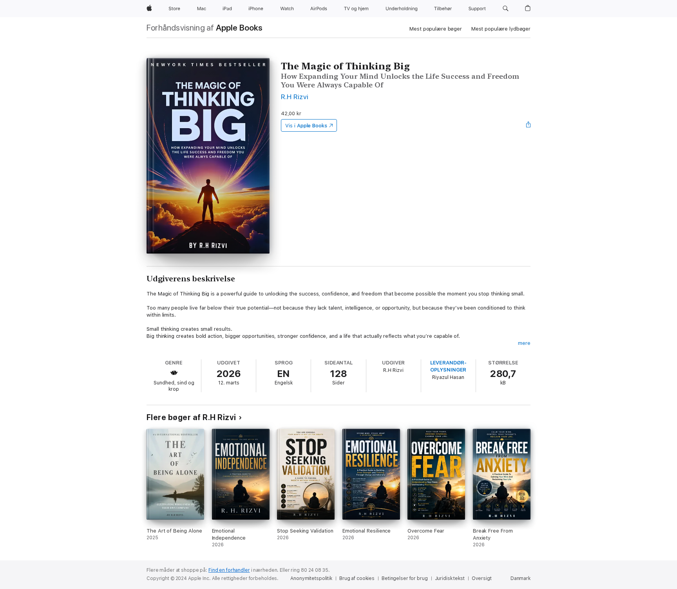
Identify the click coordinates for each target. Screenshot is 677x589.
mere (524, 343)
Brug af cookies (357, 578)
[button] (506, 8)
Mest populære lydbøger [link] (500, 29)
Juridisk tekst (450, 578)
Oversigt (482, 578)
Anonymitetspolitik (311, 578)
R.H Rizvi (294, 96)
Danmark (520, 578)
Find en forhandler (229, 570)
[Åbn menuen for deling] (528, 125)
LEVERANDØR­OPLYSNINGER (448, 366)
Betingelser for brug (405, 578)
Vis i (306, 126)
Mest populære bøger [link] (435, 29)
